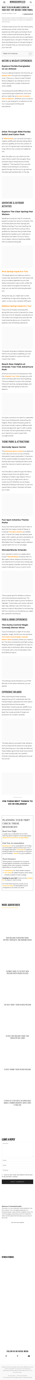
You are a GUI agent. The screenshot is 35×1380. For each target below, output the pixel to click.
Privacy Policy (11, 1375)
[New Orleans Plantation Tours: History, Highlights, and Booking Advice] (17, 924)
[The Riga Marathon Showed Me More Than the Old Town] (17, 1296)
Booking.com (7, 846)
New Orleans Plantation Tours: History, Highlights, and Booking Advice (17, 939)
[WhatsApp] (21, 895)
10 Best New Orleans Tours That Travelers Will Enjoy (17, 1037)
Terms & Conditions (22, 1375)
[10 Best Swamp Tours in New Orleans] (17, 1055)
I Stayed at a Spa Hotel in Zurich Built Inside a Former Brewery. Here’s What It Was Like (17, 1102)
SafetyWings (8, 870)
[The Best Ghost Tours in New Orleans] (17, 991)
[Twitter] (13, 895)
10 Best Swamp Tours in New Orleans (17, 1069)
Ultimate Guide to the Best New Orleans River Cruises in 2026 (17, 972)
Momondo (14, 837)
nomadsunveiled (28, 14)
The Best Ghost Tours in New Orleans (17, 1004)
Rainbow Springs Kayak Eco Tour (16, 306)
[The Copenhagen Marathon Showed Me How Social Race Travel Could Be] (17, 1320)
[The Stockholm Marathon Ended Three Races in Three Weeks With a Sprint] (17, 1271)
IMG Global (8, 873)
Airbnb (16, 853)
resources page (8, 885)
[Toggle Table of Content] (29, 53)
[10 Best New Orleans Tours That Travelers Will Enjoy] (17, 1022)
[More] (26, 895)
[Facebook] (9, 895)
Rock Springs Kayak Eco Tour (15, 272)
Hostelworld (21, 849)
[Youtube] (29, 1356)
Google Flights (24, 837)
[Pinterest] (17, 895)
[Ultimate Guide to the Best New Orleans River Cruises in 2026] (17, 957)
